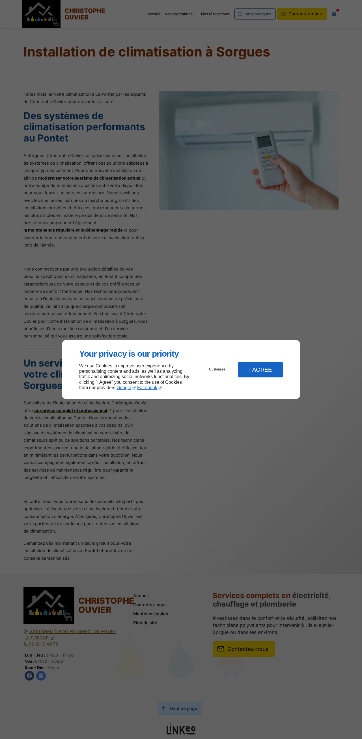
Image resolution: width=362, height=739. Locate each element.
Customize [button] (217, 369)
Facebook (147, 387)
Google (124, 387)
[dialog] (181, 369)
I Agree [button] (260, 370)
